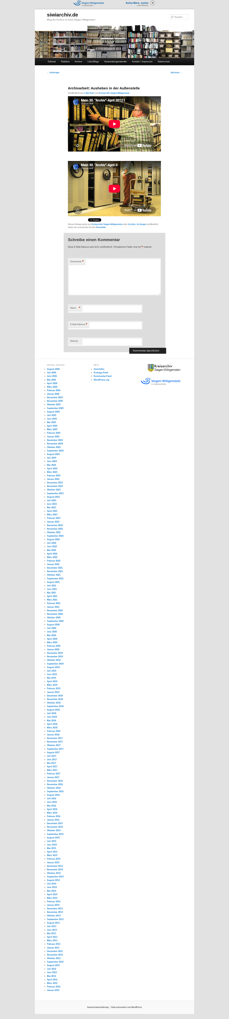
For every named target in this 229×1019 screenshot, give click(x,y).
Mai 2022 (51, 550)
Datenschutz (164, 61)
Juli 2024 (51, 457)
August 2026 (53, 369)
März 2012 (52, 983)
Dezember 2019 (55, 653)
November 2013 (55, 912)
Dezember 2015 (55, 823)
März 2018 (52, 727)
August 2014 (53, 880)
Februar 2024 (53, 475)
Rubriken (65, 61)
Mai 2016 (51, 805)
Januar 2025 (53, 436)
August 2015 (53, 837)
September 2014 (55, 876)
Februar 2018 (53, 731)
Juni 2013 (52, 930)
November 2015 (55, 827)
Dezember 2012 (55, 951)
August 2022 (53, 539)
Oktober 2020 (54, 617)
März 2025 (52, 429)
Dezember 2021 (55, 568)
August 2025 (53, 411)
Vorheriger (53, 72)
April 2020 (52, 639)
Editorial (52, 61)
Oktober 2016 (54, 788)
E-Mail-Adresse (78, 324)
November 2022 (55, 529)
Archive (78, 61)
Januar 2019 (53, 692)
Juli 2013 (51, 926)
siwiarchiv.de (62, 14)
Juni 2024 (52, 461)
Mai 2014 (51, 891)
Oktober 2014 (54, 873)
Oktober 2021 (54, 575)
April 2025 (52, 426)
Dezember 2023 (55, 482)
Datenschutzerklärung (97, 1007)
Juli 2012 (51, 969)
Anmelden (99, 369)
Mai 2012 (51, 976)
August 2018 (53, 710)
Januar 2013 (53, 947)
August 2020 (53, 624)
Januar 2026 (53, 394)
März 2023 (52, 514)
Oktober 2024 (54, 447)
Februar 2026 (53, 390)
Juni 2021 (52, 589)
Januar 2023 (53, 522)
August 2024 (53, 454)
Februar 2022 (53, 560)
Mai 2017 (51, 763)
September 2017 (55, 749)
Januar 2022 (53, 564)
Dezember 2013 (55, 908)
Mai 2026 (51, 380)
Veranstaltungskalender (115, 61)
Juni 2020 (52, 631)
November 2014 (55, 869)
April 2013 (52, 937)
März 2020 (52, 642)
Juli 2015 (51, 841)
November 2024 (55, 443)
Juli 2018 (51, 713)
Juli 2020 (51, 628)
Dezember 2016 (55, 781)
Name (75, 308)
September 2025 (55, 408)
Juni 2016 (52, 802)
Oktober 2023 (54, 489)
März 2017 (52, 770)
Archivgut (141, 224)
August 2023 (53, 497)
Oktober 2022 (54, 532)
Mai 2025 (51, 422)
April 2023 (52, 511)
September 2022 (55, 536)
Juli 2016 (51, 798)
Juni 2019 (52, 674)
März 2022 (52, 557)
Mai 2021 (51, 592)
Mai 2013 (51, 933)
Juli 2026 (51, 372)
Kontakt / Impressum (142, 61)
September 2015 (55, 834)
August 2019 (53, 667)
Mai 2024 (51, 465)
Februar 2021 (53, 603)
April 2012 (52, 979)
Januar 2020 (53, 649)
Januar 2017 (53, 777)
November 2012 (55, 954)
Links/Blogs (93, 61)
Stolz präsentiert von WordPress (126, 1007)
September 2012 (55, 962)
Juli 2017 (51, 756)
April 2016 (52, 809)
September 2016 (55, 791)
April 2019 (52, 681)
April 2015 (52, 851)
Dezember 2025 (55, 397)
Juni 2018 (52, 717)
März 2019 (52, 685)
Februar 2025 (53, 433)
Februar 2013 (53, 944)
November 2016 (55, 784)
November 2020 (55, 614)
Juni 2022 (52, 546)
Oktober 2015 (54, 830)
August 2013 (53, 923)
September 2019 (55, 663)
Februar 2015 (53, 859)
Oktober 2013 (54, 915)
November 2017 (55, 741)
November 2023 (55, 486)
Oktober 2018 (54, 702)
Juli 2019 (51, 671)
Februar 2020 (53, 646)
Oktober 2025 (54, 404)
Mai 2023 (51, 507)
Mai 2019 (51, 678)
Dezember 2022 (55, 525)
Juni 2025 (52, 419)
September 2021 (55, 578)
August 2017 (53, 752)
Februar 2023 (53, 518)
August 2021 (53, 582)
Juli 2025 (51, 415)
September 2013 (55, 919)
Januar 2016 (53, 820)
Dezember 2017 (55, 738)
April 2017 (52, 766)
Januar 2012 (53, 990)
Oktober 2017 (54, 745)
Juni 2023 (52, 504)
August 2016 (53, 795)
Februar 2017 (53, 773)
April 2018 (52, 724)
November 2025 (55, 401)
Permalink (101, 227)
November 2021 (55, 571)
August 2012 (53, 965)
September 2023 (55, 493)
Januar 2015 (53, 862)
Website (74, 341)
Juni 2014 (52, 887)
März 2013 (52, 940)
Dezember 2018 (55, 695)
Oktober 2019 (54, 660)
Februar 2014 (53, 901)
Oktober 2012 (54, 958)
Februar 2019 (53, 688)
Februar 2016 (53, 816)
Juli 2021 (51, 585)
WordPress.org (101, 380)
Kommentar (77, 261)
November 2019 (55, 656)
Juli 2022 (51, 543)
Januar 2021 (53, 607)
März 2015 (52, 855)
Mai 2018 (51, 720)
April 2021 (52, 596)
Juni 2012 (52, 972)
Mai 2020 (51, 635)
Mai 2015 (51, 848)
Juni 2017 (52, 759)
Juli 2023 (51, 500)
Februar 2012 (53, 986)
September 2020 (55, 621)
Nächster (176, 72)
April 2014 (52, 894)
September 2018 (55, 706)
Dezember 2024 (55, 440)
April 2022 (52, 553)
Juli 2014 (51, 883)
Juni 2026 (52, 376)
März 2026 (52, 387)
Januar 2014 (53, 905)
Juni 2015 (52, 844)
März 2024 (52, 472)
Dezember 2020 (55, 610)
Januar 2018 (53, 734)
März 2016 (52, 813)
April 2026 (52, 383)
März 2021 (52, 599)
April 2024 (52, 468)
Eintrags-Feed (101, 372)
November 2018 (55, 699)
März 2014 (52, 898)
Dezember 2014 (55, 866)
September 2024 (55, 450)
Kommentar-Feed (102, 376)
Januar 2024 (53, 479)
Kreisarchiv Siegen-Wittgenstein (114, 93)
